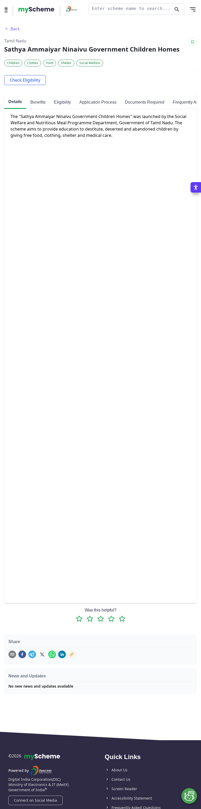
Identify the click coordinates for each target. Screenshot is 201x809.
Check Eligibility (25, 80)
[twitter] (42, 654)
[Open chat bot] (189, 796)
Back (15, 28)
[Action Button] (36, 10)
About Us (119, 769)
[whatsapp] (52, 654)
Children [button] (13, 63)
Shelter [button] (66, 63)
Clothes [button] (32, 63)
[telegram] (32, 654)
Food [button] (49, 63)
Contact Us (120, 779)
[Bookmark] (192, 42)
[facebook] (22, 654)
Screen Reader (124, 788)
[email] (12, 654)
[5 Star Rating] (122, 618)
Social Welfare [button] (89, 63)
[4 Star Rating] (111, 618)
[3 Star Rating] (100, 618)
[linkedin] (62, 654)
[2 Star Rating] (90, 618)
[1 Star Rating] (79, 618)
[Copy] (71, 654)
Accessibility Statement (131, 798)
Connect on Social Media (35, 800)
